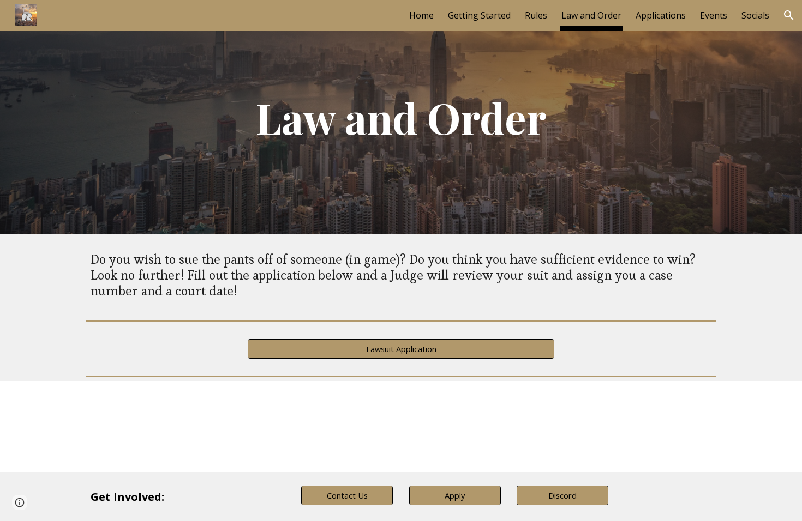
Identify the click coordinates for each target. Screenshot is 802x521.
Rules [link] (536, 15)
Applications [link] (661, 15)
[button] (789, 15)
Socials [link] (755, 15)
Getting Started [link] (479, 15)
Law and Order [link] (591, 15)
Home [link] (421, 15)
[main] (401, 117)
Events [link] (713, 15)
